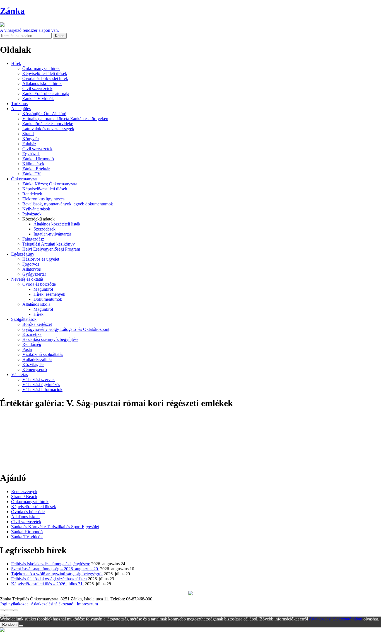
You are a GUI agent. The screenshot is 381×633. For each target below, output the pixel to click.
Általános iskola (36, 304)
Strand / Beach (24, 496)
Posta (27, 349)
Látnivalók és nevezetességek (48, 128)
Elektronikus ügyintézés (43, 199)
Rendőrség (31, 344)
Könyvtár (30, 138)
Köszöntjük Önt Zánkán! (44, 113)
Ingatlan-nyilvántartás (52, 234)
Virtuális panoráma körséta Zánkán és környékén (65, 118)
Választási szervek (38, 379)
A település (21, 108)
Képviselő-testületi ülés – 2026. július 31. (47, 583)
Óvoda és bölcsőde (39, 284)
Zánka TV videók (38, 98)
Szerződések (44, 229)
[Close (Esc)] (2, 610)
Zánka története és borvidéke (47, 123)
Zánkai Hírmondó (38, 158)
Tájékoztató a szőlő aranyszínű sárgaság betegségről (57, 573)
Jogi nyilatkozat (14, 604)
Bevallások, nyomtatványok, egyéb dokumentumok (67, 204)
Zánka (12, 11)
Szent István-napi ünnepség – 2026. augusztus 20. (55, 568)
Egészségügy (22, 254)
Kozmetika (32, 334)
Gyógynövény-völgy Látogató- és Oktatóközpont (65, 329)
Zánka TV (31, 173)
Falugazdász (33, 239)
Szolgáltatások (24, 319)
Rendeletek (32, 193)
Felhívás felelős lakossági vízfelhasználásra (49, 578)
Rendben (9, 624)
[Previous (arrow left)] (2, 615)
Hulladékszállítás (37, 359)
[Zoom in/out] (15, 610)
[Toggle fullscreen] (11, 610)
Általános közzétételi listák (56, 224)
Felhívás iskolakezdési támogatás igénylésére (50, 563)
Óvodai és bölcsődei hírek (45, 78)
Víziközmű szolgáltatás (42, 354)
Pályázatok (32, 214)
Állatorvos (31, 269)
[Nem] (21, 626)
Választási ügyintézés (41, 384)
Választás (19, 374)
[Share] (6, 610)
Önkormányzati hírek (41, 68)
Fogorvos (30, 264)
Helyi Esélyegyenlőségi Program (51, 249)
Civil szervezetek (37, 88)
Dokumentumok (47, 299)
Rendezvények (24, 491)
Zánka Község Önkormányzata (49, 183)
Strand (28, 133)
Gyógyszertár (34, 274)
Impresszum (87, 604)
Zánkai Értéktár (36, 168)
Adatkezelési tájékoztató (52, 604)
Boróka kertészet (37, 324)
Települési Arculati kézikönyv (48, 244)
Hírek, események (49, 294)
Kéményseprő (34, 369)
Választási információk (42, 389)
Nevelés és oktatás (27, 279)
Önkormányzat (24, 178)
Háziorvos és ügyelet (40, 259)
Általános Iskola (25, 516)
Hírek (16, 63)
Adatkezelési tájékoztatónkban (335, 619)
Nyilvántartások (36, 209)
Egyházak (31, 153)
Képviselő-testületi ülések (44, 73)
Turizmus (19, 103)
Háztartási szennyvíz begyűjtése (50, 339)
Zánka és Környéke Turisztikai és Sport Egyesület (55, 526)
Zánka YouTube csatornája (45, 93)
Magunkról (43, 289)
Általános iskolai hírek (42, 83)
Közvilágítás (33, 364)
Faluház (29, 143)
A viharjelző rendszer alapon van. (29, 30)
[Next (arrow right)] (6, 615)
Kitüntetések (33, 163)
